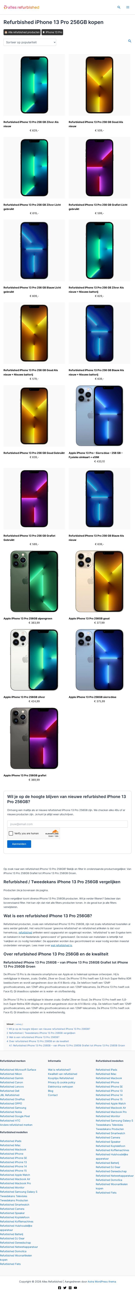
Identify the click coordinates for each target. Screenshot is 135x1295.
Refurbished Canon (11, 1082)
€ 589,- (34, 544)
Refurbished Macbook (13, 1149)
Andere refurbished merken (16, 1124)
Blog (50, 1090)
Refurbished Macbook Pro (15, 1183)
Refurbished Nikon (11, 1074)
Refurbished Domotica (13, 1251)
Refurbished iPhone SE (13, 1158)
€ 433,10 (99, 461)
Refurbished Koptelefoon (15, 1217)
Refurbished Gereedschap (15, 1242)
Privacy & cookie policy (61, 1082)
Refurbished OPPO (11, 1103)
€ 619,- (34, 213)
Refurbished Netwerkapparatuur (19, 1247)
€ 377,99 (99, 622)
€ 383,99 (34, 622)
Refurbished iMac (10, 1145)
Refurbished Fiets (10, 1264)
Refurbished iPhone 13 (13, 1162)
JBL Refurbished (9, 1095)
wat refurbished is (61, 945)
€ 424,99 (34, 701)
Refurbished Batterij (11, 1234)
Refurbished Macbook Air (15, 1179)
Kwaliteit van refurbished (62, 1074)
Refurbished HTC (10, 1120)
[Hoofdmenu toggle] (127, 7)
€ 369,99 (34, 779)
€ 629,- (34, 130)
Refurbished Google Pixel (15, 1116)
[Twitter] (64, 1287)
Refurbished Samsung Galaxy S (18, 1191)
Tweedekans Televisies (13, 1196)
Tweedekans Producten (14, 1200)
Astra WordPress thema (102, 1281)
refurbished (25, 932)
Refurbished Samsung (13, 1107)
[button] (119, 7)
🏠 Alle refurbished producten (22, 32)
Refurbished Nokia (11, 1112)
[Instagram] (70, 1287)
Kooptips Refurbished (61, 1078)
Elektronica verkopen (60, 1086)
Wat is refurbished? (59, 1069)
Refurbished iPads (10, 1141)
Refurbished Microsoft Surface (18, 1069)
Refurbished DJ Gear (12, 1238)
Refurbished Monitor (12, 1187)
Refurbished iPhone (11, 1153)
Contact (53, 1095)
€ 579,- (34, 378)
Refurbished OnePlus (12, 1099)
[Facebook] (59, 1287)
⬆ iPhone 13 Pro (52, 32)
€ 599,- (99, 213)
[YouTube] (75, 1287)
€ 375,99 (99, 701)
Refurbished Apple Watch (15, 1174)
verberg (19, 1024)
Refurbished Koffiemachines (16, 1221)
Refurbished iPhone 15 (13, 1170)
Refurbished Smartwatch (14, 1204)
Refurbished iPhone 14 (13, 1166)
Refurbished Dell (9, 1090)
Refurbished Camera (12, 1208)
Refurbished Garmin (12, 1078)
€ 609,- (34, 296)
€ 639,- (99, 378)
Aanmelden (19, 844)
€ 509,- (99, 130)
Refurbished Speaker (12, 1213)
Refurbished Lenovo (12, 1086)
